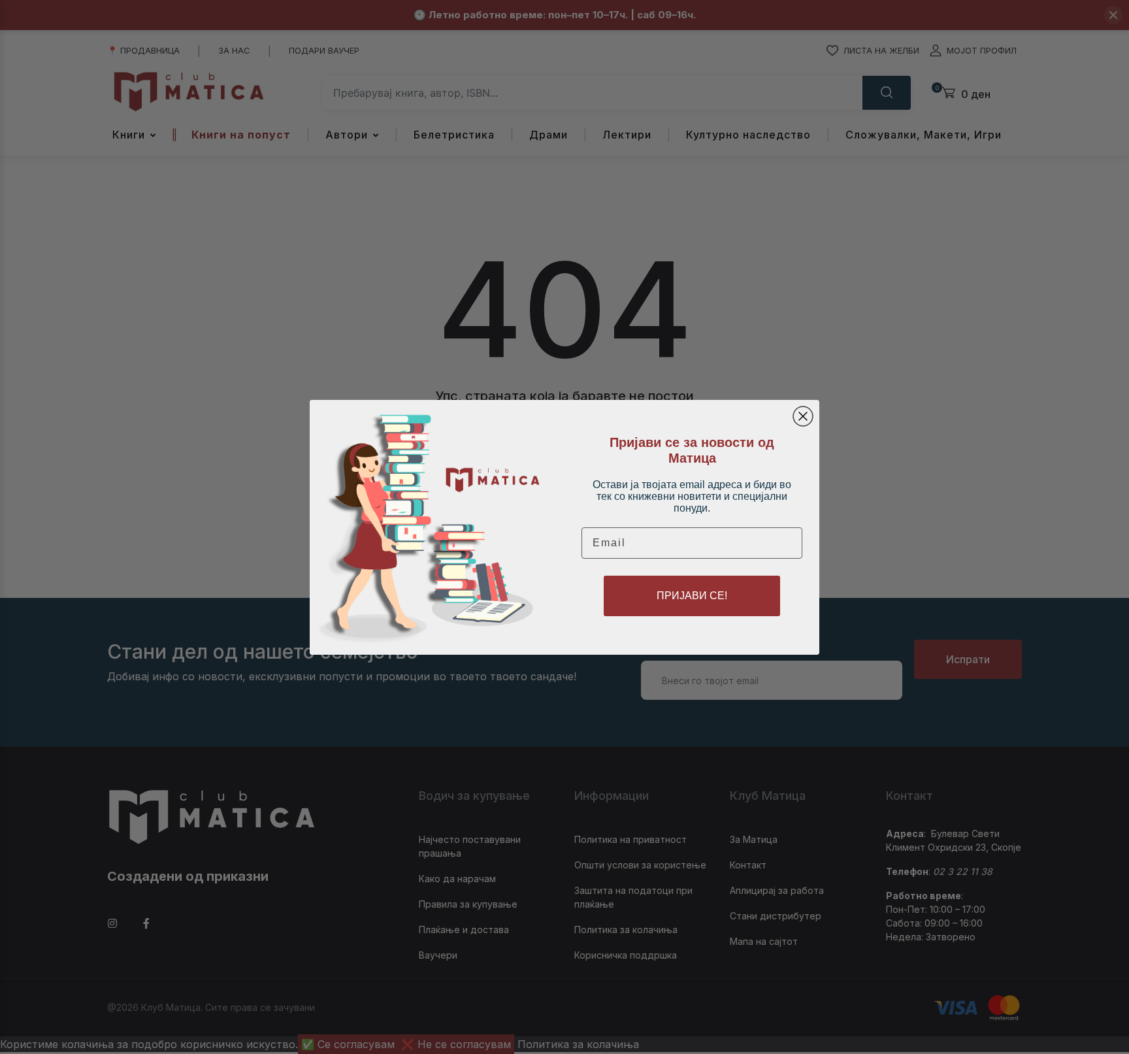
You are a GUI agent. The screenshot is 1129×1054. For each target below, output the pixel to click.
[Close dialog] (803, 416)
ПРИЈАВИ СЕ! (692, 595)
